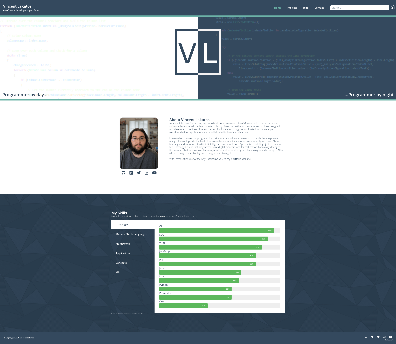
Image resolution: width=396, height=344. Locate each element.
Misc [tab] (118, 272)
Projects (292, 7)
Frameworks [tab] (123, 243)
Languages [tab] (122, 224)
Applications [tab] (123, 253)
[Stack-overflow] (147, 173)
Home (277, 7)
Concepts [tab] (121, 263)
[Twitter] (139, 173)
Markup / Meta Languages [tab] (131, 234)
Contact (319, 7)
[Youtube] (154, 173)
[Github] (123, 173)
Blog (305, 7)
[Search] (391, 7)
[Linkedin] (131, 173)
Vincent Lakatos (17, 6)
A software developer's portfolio (21, 10)
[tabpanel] (219, 266)
